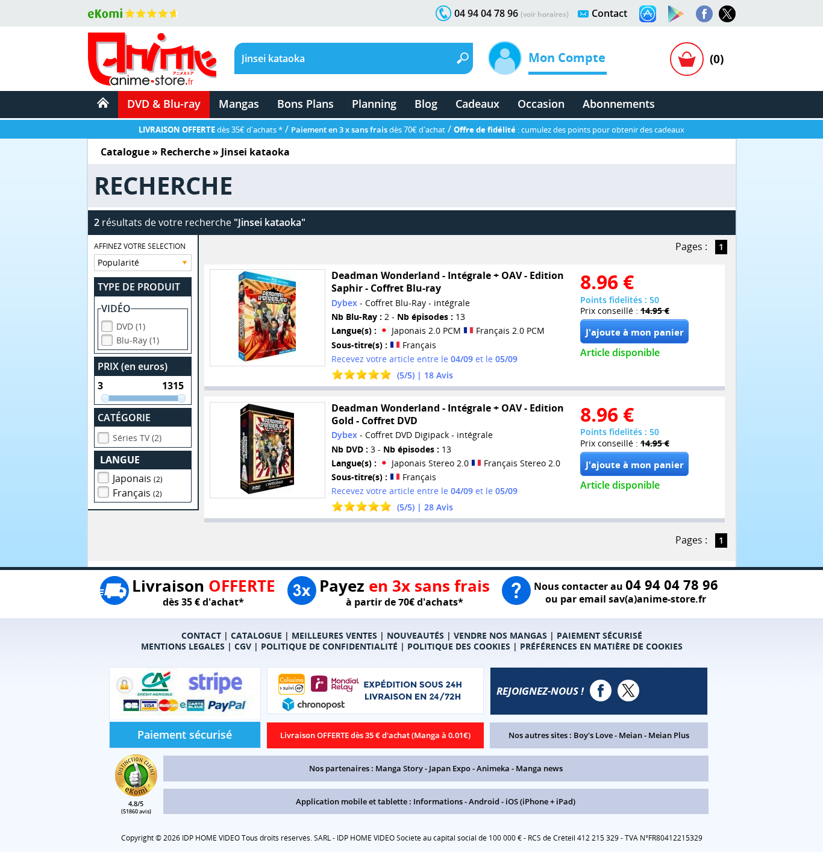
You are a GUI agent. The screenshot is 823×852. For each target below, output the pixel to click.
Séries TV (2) (137, 437)
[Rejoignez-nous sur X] (727, 13)
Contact (609, 13)
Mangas (239, 103)
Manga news (539, 768)
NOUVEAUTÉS (415, 635)
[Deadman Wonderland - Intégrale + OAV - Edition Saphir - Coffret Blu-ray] (267, 318)
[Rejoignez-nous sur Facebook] (704, 13)
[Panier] (687, 59)
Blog (426, 103)
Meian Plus (668, 735)
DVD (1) (130, 326)
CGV (242, 646)
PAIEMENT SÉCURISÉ (599, 635)
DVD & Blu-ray (164, 103)
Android (484, 801)
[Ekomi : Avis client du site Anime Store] (136, 793)
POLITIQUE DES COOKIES (458, 646)
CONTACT (201, 635)
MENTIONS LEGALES (183, 646)
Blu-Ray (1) (137, 340)
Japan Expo (450, 768)
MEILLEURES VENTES (334, 635)
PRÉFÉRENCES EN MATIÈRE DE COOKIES (601, 646)
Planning (374, 103)
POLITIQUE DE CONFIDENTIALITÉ (329, 646)
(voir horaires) (545, 14)
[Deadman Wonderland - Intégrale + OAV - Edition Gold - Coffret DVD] (267, 450)
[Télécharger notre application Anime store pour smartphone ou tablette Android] (676, 13)
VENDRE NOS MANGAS (500, 635)
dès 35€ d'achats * (211, 129)
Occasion (541, 103)
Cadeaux (477, 103)
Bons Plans (305, 103)
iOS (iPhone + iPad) (540, 801)
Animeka (493, 768)
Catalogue (125, 151)
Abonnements (619, 103)
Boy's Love (593, 735)
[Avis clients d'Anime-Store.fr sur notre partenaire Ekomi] (133, 13)
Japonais (138, 478)
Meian (630, 735)
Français (137, 493)
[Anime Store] (152, 59)
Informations (438, 801)
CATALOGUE (256, 635)
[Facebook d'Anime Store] (601, 690)
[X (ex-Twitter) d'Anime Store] (628, 690)
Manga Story (399, 768)
